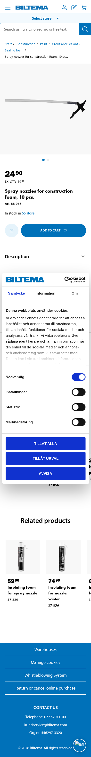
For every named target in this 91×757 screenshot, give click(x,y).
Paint (43, 44)
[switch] (78, 392)
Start (8, 44)
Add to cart (50, 230)
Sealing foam (14, 50)
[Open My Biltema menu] (64, 7)
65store (28, 213)
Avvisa (45, 473)
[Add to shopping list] (11, 230)
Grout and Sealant (65, 44)
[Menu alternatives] (8, 8)
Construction (26, 44)
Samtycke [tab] (16, 293)
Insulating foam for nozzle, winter (62, 593)
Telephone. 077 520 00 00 (45, 716)
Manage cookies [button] (45, 662)
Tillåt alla (45, 443)
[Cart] (84, 7)
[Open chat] (79, 745)
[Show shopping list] (74, 7)
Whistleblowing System (46, 675)
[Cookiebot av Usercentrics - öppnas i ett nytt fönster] (64, 280)
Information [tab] (45, 293)
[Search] (85, 29)
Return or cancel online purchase (45, 688)
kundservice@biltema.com (45, 724)
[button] (45, 18)
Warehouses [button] (45, 649)
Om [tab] (75, 293)
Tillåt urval (45, 458)
